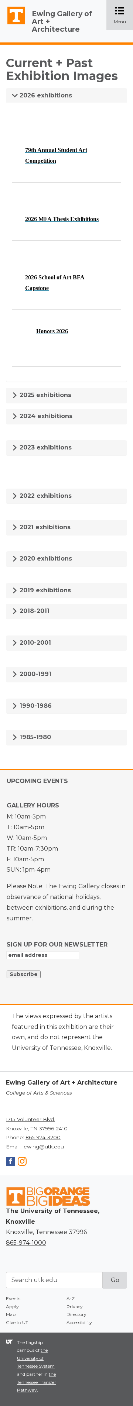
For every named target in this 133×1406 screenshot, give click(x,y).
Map (11, 1314)
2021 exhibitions (44, 527)
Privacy (74, 1306)
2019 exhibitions (44, 590)
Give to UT (17, 1322)
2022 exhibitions (45, 495)
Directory (76, 1314)
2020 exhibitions (45, 558)
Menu (123, 15)
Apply (12, 1306)
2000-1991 (34, 674)
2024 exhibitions (45, 416)
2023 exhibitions (45, 447)
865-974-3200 (43, 1137)
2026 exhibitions (45, 95)
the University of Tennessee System (36, 1358)
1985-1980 (34, 737)
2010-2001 (34, 642)
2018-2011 (34, 610)
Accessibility (79, 1322)
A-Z (70, 1298)
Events (13, 1298)
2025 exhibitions (44, 395)
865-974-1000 (26, 1242)
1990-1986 (35, 705)
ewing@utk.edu (44, 1147)
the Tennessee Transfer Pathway (36, 1382)
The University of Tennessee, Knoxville (13, 24)
